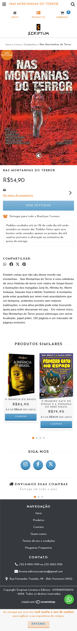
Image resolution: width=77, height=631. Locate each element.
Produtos (38, 520)
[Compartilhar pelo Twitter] (18, 264)
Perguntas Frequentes (38, 547)
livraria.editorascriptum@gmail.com (41, 571)
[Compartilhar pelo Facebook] (11, 264)
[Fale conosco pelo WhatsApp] (69, 599)
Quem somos (39, 534)
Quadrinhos (30, 44)
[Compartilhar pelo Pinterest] (24, 264)
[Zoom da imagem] (72, 54)
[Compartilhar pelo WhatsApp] (5, 264)
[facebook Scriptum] (38, 465)
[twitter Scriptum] (51, 465)
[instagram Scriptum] (25, 465)
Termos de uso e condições (38, 541)
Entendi (39, 624)
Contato (38, 527)
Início (8, 44)
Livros (17, 44)
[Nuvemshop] (38, 603)
